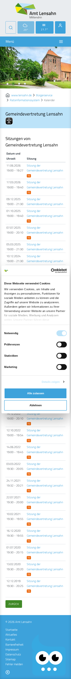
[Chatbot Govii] (48, 655)
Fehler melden (14, 664)
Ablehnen (35, 405)
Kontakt (10, 639)
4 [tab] (25, 84)
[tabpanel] (35, 67)
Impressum (12, 649)
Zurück (14, 604)
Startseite (11, 629)
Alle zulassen (35, 393)
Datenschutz (13, 654)
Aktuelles (11, 634)
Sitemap (10, 659)
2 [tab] (13, 84)
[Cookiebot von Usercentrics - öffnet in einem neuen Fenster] (51, 270)
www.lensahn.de (21, 95)
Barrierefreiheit (14, 644)
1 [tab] (7, 84)
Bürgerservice (44, 95)
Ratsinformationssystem (25, 100)
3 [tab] (19, 84)
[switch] (61, 344)
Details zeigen (51, 381)
